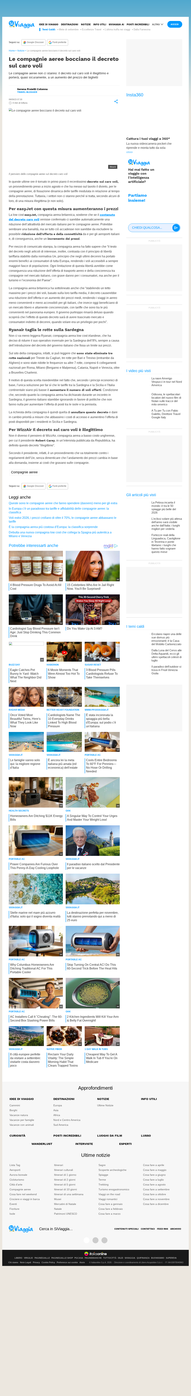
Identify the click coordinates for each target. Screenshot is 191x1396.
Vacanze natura (19, 1115)
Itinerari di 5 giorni (64, 1184)
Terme (102, 1179)
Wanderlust (42, 1144)
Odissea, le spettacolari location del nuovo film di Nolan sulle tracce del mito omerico (166, 399)
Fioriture (14, 1208)
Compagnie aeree (24, 472)
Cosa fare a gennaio (110, 1203)
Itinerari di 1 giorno (65, 1174)
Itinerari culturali (63, 1169)
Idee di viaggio (48, 24)
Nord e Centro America (66, 1119)
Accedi (175, 24)
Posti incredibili (138, 24)
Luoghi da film (109, 1135)
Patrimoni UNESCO (65, 1213)
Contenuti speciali (126, 1229)
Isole (12, 1213)
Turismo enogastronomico (113, 1189)
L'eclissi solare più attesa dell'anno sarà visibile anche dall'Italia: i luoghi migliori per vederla (166, 523)
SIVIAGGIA (130, 1258)
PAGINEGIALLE (42, 1258)
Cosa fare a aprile (153, 1165)
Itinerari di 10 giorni (65, 1189)
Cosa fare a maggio (154, 1169)
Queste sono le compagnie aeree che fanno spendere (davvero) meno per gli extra (63, 503)
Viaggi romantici (107, 1199)
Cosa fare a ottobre (154, 1194)
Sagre (102, 1165)
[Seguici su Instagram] (95, 1240)
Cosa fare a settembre (156, 1189)
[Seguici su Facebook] (87, 1240)
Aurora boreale (18, 1174)
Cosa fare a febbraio (110, 1208)
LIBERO (18, 1258)
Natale (58, 1208)
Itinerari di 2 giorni (64, 1179)
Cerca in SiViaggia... (56, 1229)
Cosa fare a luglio (153, 1179)
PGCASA (78, 1258)
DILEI (120, 1258)
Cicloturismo (17, 1179)
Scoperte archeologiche (112, 1169)
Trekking (103, 1184)
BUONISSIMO (157, 1258)
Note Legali (25, 1262)
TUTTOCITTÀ (109, 1258)
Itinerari (58, 1165)
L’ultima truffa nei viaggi (117, 29)
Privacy (36, 1262)
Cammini (15, 1105)
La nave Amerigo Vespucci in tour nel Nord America (166, 382)
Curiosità (17, 1135)
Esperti (125, 1144)
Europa (57, 1105)
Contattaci (148, 1229)
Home (12, 50)
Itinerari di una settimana (68, 1194)
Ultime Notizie (105, 1105)
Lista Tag (15, 1165)
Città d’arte (16, 1184)
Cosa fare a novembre (156, 1199)
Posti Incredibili (67, 1135)
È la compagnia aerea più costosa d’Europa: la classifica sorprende (53, 527)
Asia (55, 1110)
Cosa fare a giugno (154, 1174)
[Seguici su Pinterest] (104, 1240)
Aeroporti (15, 1169)
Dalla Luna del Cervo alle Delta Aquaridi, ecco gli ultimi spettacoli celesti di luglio (166, 655)
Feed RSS (162, 1229)
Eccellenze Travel (91, 29)
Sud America (60, 1124)
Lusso (146, 1135)
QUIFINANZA (143, 1258)
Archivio (175, 1229)
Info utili (99, 24)
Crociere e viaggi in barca (25, 1199)
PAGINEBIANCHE (93, 1258)
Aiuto (82, 1262)
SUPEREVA (171, 1258)
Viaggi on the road (109, 1194)
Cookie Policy (48, 1262)
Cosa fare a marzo (109, 1213)
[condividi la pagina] (116, 101)
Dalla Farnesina (142, 29)
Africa (56, 1115)
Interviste (84, 1144)
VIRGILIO (28, 1258)
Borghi (13, 1110)
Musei (57, 1199)
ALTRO (156, 24)
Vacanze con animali (22, 1124)
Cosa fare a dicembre (156, 1203)
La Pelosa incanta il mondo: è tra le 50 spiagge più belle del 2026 (163, 507)
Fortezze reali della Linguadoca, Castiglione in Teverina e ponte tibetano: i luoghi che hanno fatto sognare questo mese (165, 543)
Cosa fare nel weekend (23, 1194)
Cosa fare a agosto (154, 1184)
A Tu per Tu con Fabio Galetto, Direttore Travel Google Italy (165, 414)
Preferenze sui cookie (67, 1262)
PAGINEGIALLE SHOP (62, 1258)
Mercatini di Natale (65, 1203)
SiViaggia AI (116, 24)
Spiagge (103, 1174)
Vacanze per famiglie (22, 1119)
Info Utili (149, 1099)
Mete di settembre (69, 29)
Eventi (13, 1203)
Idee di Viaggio (22, 1099)
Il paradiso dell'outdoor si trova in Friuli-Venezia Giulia (166, 670)
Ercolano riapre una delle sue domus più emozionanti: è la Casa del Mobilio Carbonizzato (166, 639)
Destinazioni (69, 24)
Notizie (86, 24)
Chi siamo (13, 1262)
